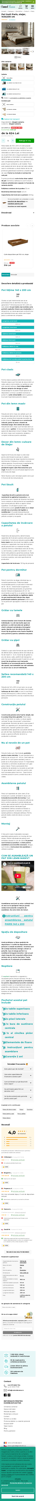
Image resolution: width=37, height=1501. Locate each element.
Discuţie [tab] (14, 274)
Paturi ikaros (6, 1118)
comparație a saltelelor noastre (20, 98)
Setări (18, 1490)
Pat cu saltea (21, 1113)
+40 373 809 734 (14, 1385)
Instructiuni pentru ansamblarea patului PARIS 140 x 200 (19, 919)
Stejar (22, 1265)
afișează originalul (20, 1212)
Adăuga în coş (25, 141)
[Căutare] (20, 6)
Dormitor (30, 1109)
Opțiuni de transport (12, 119)
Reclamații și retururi (11, 1414)
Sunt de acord (18, 1496)
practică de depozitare (16, 201)
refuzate (18, 1478)
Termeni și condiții (10, 1419)
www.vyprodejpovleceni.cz (17, 1446)
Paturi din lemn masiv (9, 1109)
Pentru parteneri (9, 1431)
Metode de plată (9, 1411)
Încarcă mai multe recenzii (18, 1252)
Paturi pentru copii (8, 1113)
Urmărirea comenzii (10, 1407)
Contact (6, 1416)
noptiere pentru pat (15, 204)
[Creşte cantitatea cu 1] (13, 141)
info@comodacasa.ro (16, 1390)
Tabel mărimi (8, 1426)
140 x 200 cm (24, 1273)
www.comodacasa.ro (15, 1443)
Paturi (21, 1109)
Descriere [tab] (5, 274)
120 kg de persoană (23, 1261)
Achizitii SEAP (8, 1424)
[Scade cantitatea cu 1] (3, 141)
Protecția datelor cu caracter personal (17, 1421)
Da (21, 1267)
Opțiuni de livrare (9, 1409)
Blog (5, 1428)
